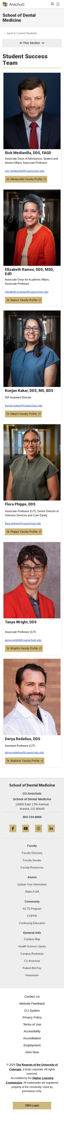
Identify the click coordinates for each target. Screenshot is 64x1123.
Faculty (32, 845)
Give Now (32, 1052)
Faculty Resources (32, 867)
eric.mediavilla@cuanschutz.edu (24, 171)
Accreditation (32, 1038)
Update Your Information (32, 884)
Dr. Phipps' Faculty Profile (22, 531)
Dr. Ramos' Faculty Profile (22, 300)
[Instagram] (38, 833)
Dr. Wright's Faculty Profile (22, 648)
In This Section (30, 43)
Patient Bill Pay (32, 968)
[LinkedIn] (51, 833)
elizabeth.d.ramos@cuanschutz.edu (26, 291)
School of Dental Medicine (19, 18)
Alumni (32, 877)
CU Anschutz (32, 960)
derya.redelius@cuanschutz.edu (24, 752)
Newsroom (32, 975)
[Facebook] (13, 833)
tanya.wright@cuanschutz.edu (23, 640)
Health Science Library (32, 946)
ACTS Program (32, 908)
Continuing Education (32, 923)
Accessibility (32, 1031)
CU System (32, 1010)
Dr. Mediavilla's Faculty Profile (24, 179)
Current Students (26, 33)
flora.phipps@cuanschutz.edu (23, 523)
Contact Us (32, 996)
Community (32, 901)
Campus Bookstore (32, 953)
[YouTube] (26, 833)
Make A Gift (32, 891)
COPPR (32, 915)
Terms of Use (32, 1024)
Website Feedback (32, 1003)
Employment (32, 1045)
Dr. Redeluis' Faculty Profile (23, 760)
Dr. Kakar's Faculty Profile (22, 414)
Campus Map (32, 939)
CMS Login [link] (32, 1105)
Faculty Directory (32, 853)
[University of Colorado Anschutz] (14, 4)
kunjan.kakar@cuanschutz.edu (23, 405)
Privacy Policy (32, 1017)
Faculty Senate (32, 860)
